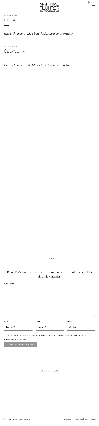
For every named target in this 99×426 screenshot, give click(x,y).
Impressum (67, 419)
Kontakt (93, 419)
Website (70, 321)
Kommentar (9, 283)
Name (7, 321)
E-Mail (39, 321)
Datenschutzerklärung (81, 419)
